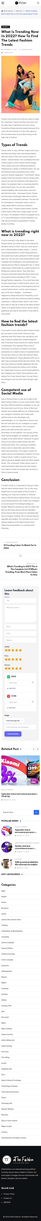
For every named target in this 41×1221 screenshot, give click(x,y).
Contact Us (7, 1198)
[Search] (38, 3)
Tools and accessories (10, 1092)
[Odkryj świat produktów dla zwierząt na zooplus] (6, 863)
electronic (5, 966)
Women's (4, 1115)
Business (5, 908)
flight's (3, 983)
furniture (4, 994)
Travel (3, 1098)
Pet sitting (5, 1057)
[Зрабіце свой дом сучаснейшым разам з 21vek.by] (6, 847)
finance (4, 977)
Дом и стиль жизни (9, 1121)
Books (3, 902)
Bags (3, 891)
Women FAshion (7, 1109)
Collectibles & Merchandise (11, 931)
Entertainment (6, 971)
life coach (5, 1017)
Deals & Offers (7, 790)
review (3, 1063)
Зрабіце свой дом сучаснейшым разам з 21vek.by (24, 848)
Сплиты (4, 1132)
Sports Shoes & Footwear (11, 1080)
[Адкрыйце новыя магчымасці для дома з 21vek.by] (6, 831)
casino (3, 914)
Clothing (4, 925)
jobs (3, 1011)
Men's (3, 1023)
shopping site (6, 1069)
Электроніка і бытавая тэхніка (27, 843)
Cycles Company (7, 942)
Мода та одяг (6, 1126)
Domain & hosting (8, 954)
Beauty (4, 897)
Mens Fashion (6, 1029)
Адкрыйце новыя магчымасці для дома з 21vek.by (25, 832)
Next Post (31, 563)
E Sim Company (7, 960)
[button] (34, 749)
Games (4, 1000)
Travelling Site (6, 1103)
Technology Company (9, 1086)
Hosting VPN (6, 1006)
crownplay (5, 937)
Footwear (5, 988)
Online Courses (7, 1034)
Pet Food (18, 859)
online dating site (7, 1040)
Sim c (3, 1075)
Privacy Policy (8, 1194)
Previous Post (11, 542)
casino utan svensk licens (11, 920)
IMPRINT (7, 1202)
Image (6, 715)
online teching (6, 1046)
